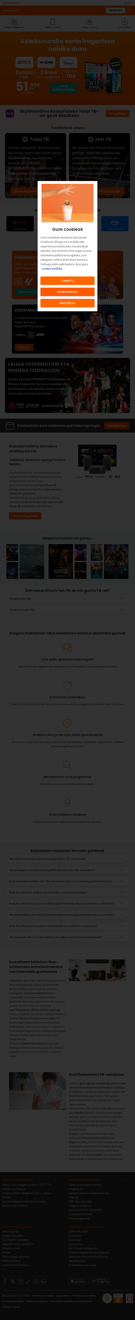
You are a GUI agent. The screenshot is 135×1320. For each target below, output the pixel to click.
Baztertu (67, 303)
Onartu (67, 280)
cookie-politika (51, 269)
